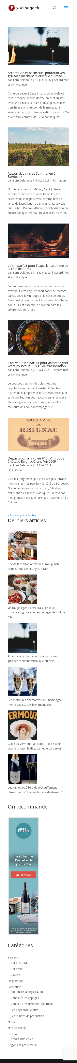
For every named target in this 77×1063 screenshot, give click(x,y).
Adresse (13, 958)
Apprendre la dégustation (27, 992)
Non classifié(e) (17, 1028)
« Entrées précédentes (22, 515)
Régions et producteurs (23, 1045)
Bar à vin (16, 969)
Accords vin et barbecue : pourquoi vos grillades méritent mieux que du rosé (36, 74)
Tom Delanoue (22, 80)
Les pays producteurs (24, 1010)
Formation (59, 180)
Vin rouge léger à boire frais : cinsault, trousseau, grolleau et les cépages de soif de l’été (36, 612)
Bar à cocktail (19, 963)
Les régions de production (27, 1016)
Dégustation (15, 470)
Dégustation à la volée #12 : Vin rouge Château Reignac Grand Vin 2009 (36, 460)
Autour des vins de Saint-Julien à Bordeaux (31, 175)
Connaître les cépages (25, 998)
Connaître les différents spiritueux (32, 1004)
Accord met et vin (22, 1039)
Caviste (15, 975)
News (11, 1022)
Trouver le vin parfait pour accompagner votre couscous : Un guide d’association (38, 364)
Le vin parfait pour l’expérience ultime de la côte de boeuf (38, 267)
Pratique (21, 84)
